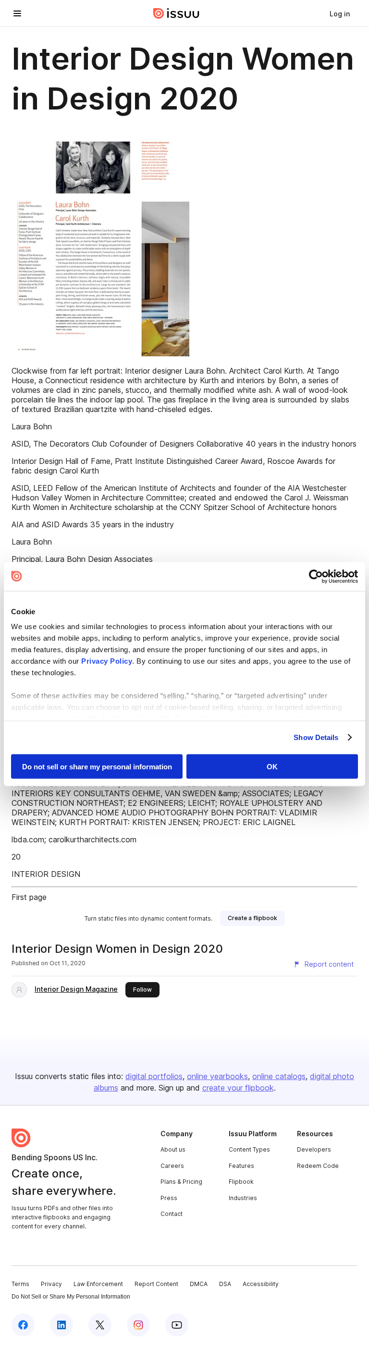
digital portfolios (154, 1076)
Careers (172, 1165)
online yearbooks (217, 1076)
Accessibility (261, 1283)
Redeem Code (318, 1165)
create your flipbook (238, 1088)
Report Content (156, 1283)
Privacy (51, 1283)
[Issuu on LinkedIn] (61, 1324)
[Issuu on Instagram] (138, 1324)
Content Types (249, 1149)
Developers (314, 1149)
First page (29, 897)
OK (272, 766)
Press (168, 1198)
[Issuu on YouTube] (176, 1324)
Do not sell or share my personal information (97, 766)
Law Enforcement (98, 1283)
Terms (20, 1283)
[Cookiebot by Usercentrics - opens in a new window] (316, 576)
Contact (171, 1213)
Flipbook (241, 1181)
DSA (225, 1283)
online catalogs (279, 1076)
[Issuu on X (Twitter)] (99, 1324)
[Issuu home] (176, 13)
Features (241, 1165)
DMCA (199, 1283)
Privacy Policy (106, 661)
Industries (243, 1198)
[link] (339, 13)
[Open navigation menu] (17, 13)
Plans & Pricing (181, 1181)
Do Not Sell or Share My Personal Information (71, 1296)
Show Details (316, 737)
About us (172, 1149)
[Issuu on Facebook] (23, 1324)
